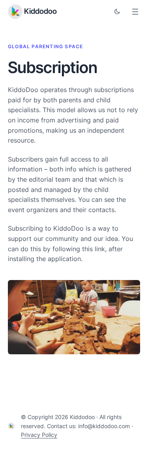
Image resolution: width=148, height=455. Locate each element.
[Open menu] (135, 12)
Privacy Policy (39, 434)
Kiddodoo (40, 11)
